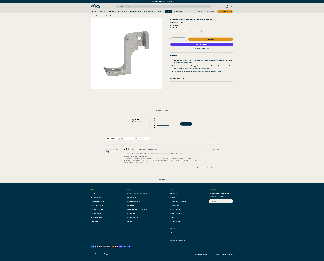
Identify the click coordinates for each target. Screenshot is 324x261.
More (159, 11)
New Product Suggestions (177, 240)
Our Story (94, 193)
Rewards (201, 11)
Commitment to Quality (98, 201)
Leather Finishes (134, 11)
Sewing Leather (131, 197)
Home (92, 15)
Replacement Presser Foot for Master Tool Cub (106, 15)
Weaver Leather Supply (101, 254)
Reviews (172, 225)
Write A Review (186, 124)
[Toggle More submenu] (162, 11)
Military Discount (174, 205)
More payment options (202, 48)
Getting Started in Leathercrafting (137, 193)
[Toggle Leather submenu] (97, 11)
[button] (232, 6)
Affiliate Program (175, 209)
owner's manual (191, 71)
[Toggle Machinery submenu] (126, 11)
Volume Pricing (210, 11)
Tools (101, 11)
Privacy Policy (215, 254)
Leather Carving (132, 213)
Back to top (162, 179)
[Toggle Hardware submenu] (115, 11)
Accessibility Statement (201, 254)
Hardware (110, 11)
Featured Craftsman (97, 209)
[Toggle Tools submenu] (105, 11)
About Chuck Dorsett (97, 205)
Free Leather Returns (175, 221)
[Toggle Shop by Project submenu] (155, 11)
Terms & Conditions (227, 254)
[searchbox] (111, 138)
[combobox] (163, 6)
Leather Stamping (132, 217)
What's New (178, 11)
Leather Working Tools (133, 201)
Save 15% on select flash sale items (162, 1)
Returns (172, 217)
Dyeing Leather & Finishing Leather (137, 209)
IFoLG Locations (95, 221)
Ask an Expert (174, 237)
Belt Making (130, 205)
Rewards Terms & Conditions (178, 201)
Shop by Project (148, 11)
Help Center (173, 193)
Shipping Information (176, 213)
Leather (93, 11)
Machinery (121, 11)
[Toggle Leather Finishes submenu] (141, 11)
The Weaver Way (96, 197)
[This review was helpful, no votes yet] (213, 168)
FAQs (171, 233)
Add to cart (210, 39)
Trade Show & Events (97, 217)
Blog (128, 225)
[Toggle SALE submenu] (170, 11)
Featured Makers (96, 213)
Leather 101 (130, 221)
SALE (167, 11)
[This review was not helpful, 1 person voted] (216, 168)
